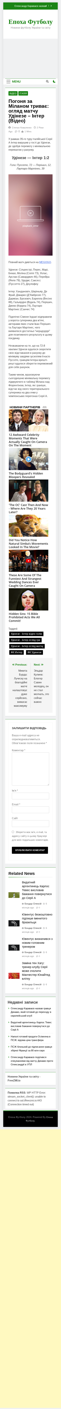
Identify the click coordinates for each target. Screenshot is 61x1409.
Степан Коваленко (22, 127)
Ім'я (15, 790)
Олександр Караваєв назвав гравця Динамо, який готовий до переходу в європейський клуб (31, 1012)
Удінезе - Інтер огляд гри (25, 640)
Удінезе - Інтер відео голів (26, 633)
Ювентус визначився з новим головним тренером (37, 942)
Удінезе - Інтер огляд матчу (27, 646)
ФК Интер (16, 652)
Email (16, 804)
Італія (23, 93)
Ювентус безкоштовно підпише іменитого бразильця (37, 918)
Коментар (18, 750)
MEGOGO (45, 262)
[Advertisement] (30, 58)
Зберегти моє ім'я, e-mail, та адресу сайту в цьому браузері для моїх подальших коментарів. (30, 836)
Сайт (15, 818)
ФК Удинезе (34, 652)
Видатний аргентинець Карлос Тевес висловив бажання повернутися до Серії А (29, 6)
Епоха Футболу (30, 21)
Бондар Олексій (33, 903)
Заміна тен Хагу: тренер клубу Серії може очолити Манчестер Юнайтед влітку (36, 970)
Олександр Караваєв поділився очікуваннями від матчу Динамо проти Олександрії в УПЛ (32, 1061)
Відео (13, 93)
